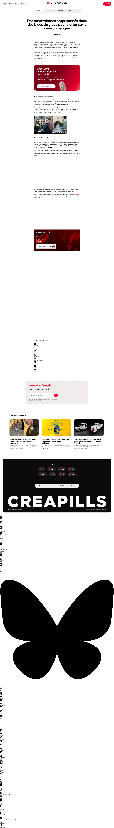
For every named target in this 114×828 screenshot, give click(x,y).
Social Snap (2, 814)
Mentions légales (11, 509)
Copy (16, 819)
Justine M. (57, 34)
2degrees (77, 194)
